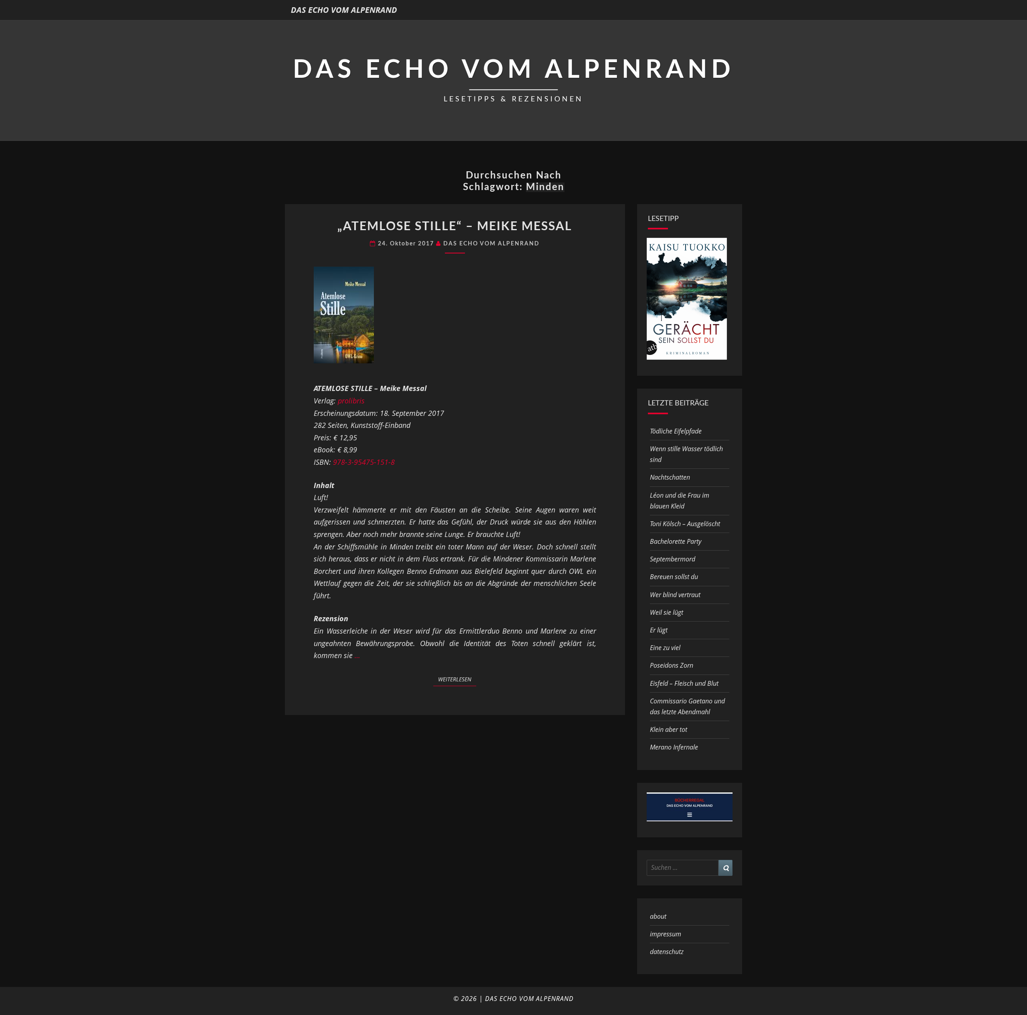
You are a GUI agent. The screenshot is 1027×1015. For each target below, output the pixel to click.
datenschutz (667, 951)
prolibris (351, 400)
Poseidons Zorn (671, 665)
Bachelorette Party (675, 541)
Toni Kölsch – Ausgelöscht (685, 523)
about (658, 916)
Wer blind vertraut (675, 594)
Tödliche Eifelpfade (676, 431)
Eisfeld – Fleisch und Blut (684, 683)
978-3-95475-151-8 (364, 462)
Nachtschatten (670, 477)
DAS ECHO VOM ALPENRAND (344, 9)
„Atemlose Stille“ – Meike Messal (454, 227)
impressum (665, 934)
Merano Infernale (674, 747)
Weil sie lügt (666, 612)
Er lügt (659, 630)
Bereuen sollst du (674, 576)
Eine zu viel (665, 647)
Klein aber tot (668, 729)
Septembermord (672, 559)
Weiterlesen (457, 679)
